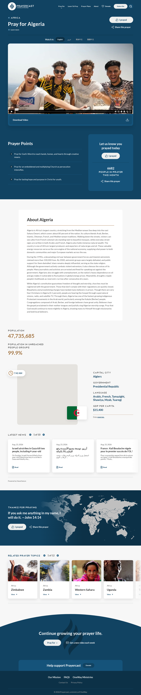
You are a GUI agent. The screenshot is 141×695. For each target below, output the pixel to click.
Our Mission (54, 677)
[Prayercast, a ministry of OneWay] (21, 6)
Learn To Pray (73, 6)
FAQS (67, 677)
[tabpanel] (70, 85)
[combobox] (121, 27)
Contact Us (63, 682)
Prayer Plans (86, 6)
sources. (100, 417)
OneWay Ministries (83, 677)
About (96, 6)
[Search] (130, 6)
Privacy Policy (76, 682)
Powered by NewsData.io (17, 481)
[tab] (60, 39)
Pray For (61, 6)
